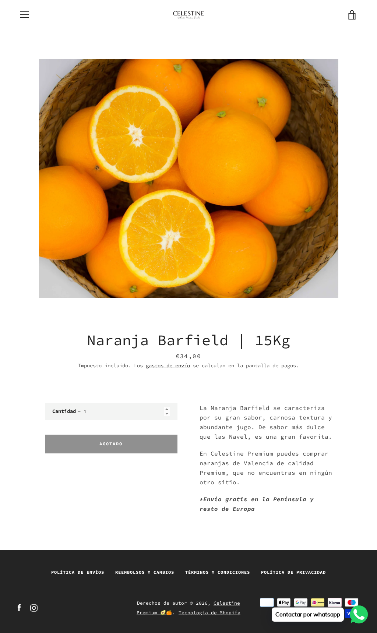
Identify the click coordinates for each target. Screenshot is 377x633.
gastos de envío (168, 365)
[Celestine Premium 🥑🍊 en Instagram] (34, 607)
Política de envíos (77, 572)
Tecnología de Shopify (209, 612)
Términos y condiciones (217, 572)
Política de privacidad (293, 572)
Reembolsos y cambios (144, 572)
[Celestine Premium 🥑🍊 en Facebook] (19, 607)
